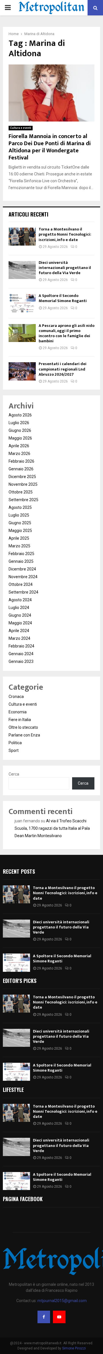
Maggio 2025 (20, 530)
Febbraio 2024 (21, 646)
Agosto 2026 (20, 415)
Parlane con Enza (24, 735)
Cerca (14, 774)
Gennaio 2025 (21, 561)
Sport (14, 750)
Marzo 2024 (19, 638)
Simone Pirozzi (74, 1348)
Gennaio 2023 (21, 661)
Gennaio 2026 (21, 469)
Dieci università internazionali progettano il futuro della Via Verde (65, 267)
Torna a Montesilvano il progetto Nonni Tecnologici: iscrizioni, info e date (65, 234)
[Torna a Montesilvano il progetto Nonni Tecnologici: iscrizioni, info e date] (22, 237)
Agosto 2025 (20, 507)
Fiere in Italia (20, 719)
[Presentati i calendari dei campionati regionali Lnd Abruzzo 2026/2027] (22, 371)
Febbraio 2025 (21, 553)
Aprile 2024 (19, 630)
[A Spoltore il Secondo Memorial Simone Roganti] (22, 303)
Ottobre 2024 (21, 584)
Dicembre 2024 (22, 569)
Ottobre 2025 (21, 492)
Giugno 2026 (20, 430)
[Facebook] (43, 1317)
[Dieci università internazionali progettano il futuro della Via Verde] (22, 270)
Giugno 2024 (20, 615)
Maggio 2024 (20, 623)
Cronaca (16, 696)
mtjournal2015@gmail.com (62, 1300)
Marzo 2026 (19, 453)
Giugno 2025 (20, 523)
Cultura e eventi (20, 127)
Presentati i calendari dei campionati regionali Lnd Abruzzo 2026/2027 (62, 369)
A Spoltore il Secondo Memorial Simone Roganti (63, 298)
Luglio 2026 (19, 422)
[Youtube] (59, 1317)
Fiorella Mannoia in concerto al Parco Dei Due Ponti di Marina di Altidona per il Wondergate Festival (50, 147)
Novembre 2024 (23, 576)
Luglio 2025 (19, 515)
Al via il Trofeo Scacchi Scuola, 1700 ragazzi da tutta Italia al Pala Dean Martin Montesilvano (52, 828)
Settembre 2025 (23, 499)
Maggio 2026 (20, 438)
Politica (15, 742)
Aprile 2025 (19, 538)
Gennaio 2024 (21, 653)
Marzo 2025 (19, 546)
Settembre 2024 (23, 592)
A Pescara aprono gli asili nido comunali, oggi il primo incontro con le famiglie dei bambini (66, 333)
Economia (18, 712)
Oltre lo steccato (23, 727)
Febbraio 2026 (21, 461)
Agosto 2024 (20, 600)
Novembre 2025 (23, 484)
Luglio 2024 (19, 607)
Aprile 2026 (19, 446)
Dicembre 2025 (22, 476)
